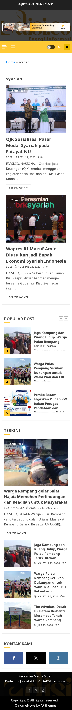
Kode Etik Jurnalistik (20, 681)
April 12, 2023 (26, 157)
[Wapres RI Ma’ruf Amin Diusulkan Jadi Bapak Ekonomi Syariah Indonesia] (36, 219)
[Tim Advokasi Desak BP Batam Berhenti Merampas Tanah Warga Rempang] (17, 615)
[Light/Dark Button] (51, 47)
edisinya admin (14, 508)
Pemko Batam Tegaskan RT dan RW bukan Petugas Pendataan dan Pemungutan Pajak (50, 404)
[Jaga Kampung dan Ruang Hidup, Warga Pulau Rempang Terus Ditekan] (17, 340)
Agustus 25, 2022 (29, 266)
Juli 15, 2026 (45, 625)
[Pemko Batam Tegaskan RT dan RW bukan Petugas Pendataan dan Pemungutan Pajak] (17, 402)
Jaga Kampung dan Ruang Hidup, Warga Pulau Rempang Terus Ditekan (50, 339)
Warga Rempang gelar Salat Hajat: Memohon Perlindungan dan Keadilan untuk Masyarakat (36, 496)
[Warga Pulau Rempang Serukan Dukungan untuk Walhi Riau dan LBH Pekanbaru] (17, 371)
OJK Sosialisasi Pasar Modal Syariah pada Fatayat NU (28, 145)
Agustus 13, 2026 (40, 508)
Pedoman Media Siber (35, 676)
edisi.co (59, 681)
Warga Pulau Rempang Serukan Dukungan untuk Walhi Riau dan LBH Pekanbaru (49, 373)
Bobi (9, 157)
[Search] (59, 47)
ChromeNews (25, 705)
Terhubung (67, 47)
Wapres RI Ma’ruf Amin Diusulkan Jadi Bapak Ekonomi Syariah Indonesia (36, 255)
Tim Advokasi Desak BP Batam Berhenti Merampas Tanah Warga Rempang (50, 613)
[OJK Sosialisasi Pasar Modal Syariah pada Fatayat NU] (36, 109)
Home (10, 62)
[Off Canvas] (4, 46)
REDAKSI (44, 681)
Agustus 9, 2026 (47, 596)
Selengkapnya (18, 187)
